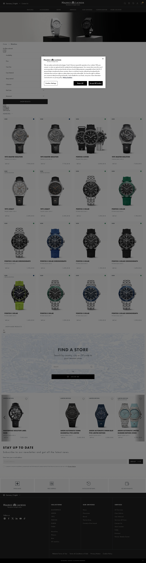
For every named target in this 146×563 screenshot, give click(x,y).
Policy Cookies (67, 77)
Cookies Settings (50, 83)
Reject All (80, 83)
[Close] (103, 59)
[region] (73, 72)
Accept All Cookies (96, 83)
